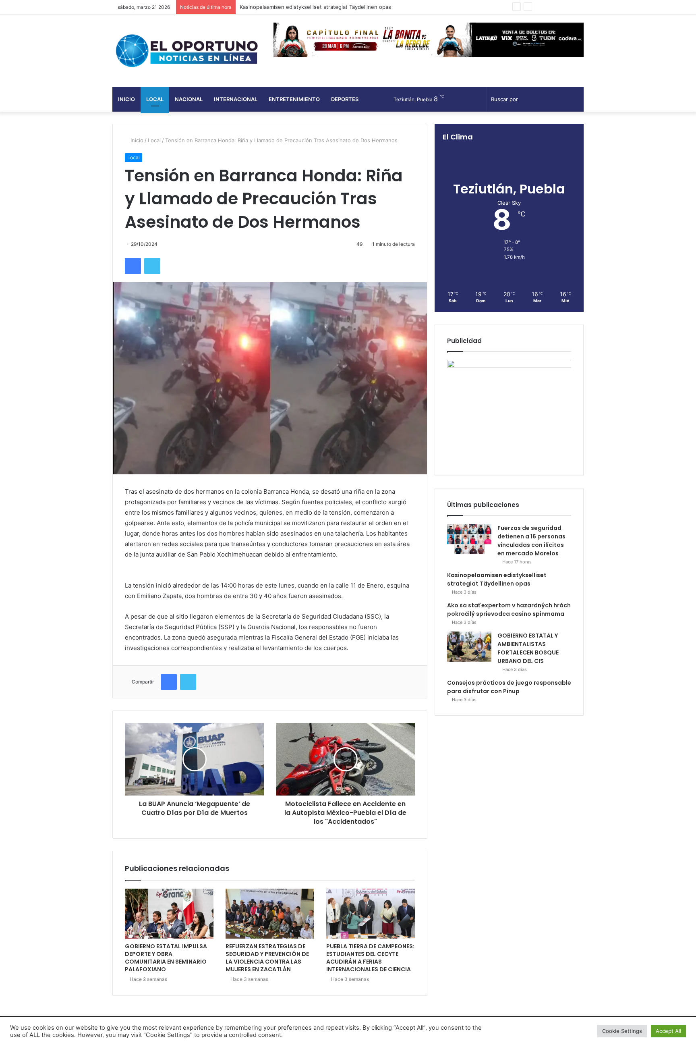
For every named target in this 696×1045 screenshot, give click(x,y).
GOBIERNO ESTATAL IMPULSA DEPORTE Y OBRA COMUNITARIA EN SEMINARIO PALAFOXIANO (166, 957)
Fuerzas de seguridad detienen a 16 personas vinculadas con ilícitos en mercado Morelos (531, 540)
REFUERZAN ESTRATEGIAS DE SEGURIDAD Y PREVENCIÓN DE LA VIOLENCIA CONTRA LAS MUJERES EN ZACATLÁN (267, 957)
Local (155, 99)
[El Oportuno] (186, 51)
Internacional (235, 99)
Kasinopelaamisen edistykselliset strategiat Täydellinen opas (497, 579)
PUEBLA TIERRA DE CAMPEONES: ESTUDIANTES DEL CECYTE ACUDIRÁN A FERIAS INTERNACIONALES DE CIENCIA (370, 957)
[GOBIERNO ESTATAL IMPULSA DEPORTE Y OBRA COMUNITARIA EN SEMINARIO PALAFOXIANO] (169, 914)
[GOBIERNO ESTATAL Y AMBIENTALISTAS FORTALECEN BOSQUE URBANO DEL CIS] (469, 647)
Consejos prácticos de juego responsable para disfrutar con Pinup (509, 687)
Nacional (189, 99)
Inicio (126, 99)
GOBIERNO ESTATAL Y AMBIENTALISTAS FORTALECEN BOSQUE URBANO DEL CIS (528, 648)
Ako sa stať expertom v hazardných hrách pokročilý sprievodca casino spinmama (509, 609)
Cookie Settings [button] (622, 1031)
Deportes (344, 99)
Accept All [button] (668, 1031)
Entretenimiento (294, 99)
